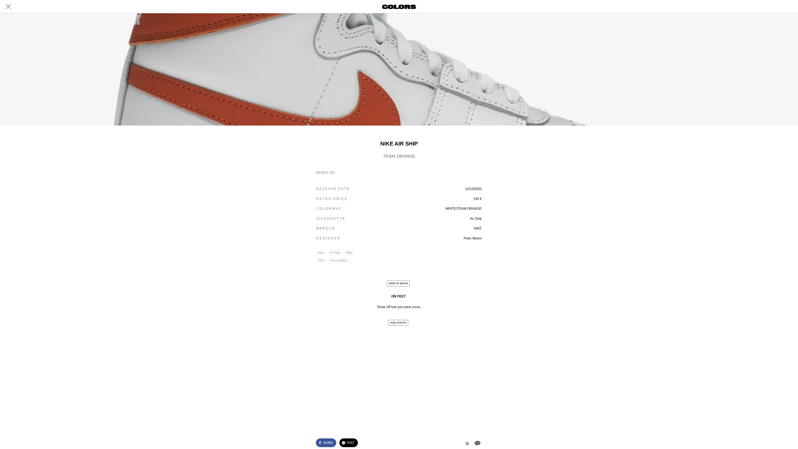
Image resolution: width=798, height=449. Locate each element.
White (349, 252)
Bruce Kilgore (339, 260)
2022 (321, 260)
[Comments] (477, 443)
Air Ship (335, 252)
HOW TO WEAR (398, 283)
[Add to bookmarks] (467, 443)
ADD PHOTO (398, 322)
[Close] (8, 6)
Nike (321, 252)
